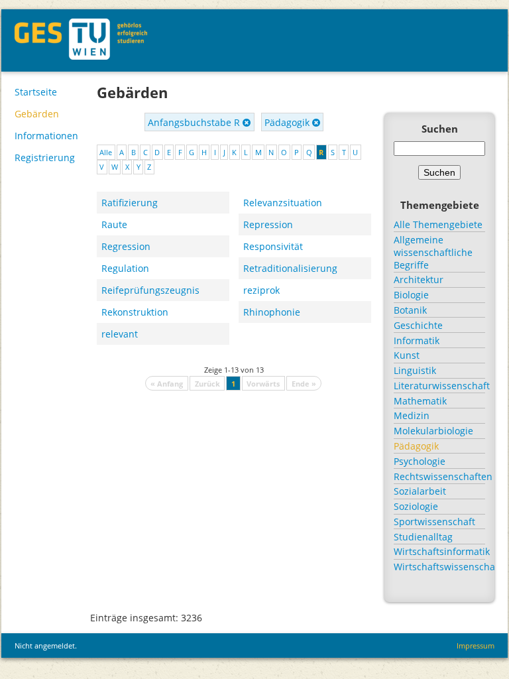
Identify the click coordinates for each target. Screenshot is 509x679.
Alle (105, 152)
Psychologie (419, 461)
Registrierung (45, 157)
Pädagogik (288, 122)
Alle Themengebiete (438, 224)
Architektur (418, 279)
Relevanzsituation (282, 202)
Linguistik (415, 370)
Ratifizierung (129, 202)
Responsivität (273, 246)
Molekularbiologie (433, 430)
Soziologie (416, 506)
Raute (114, 224)
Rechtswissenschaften (439, 476)
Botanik (410, 310)
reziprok (261, 290)
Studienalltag (423, 536)
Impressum (475, 645)
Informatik (416, 340)
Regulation (125, 268)
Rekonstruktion (134, 312)
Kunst (407, 355)
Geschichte (418, 325)
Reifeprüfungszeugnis (150, 290)
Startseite (36, 92)
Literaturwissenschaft (439, 385)
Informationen (46, 135)
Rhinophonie (271, 312)
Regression (125, 246)
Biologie (411, 294)
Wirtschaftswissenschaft (439, 566)
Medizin (411, 415)
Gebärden (37, 113)
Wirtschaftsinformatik (439, 551)
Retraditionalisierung (290, 268)
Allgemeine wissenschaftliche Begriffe (433, 252)
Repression (268, 224)
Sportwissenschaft (434, 521)
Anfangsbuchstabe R (195, 122)
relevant (119, 334)
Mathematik (420, 401)
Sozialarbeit (420, 491)
